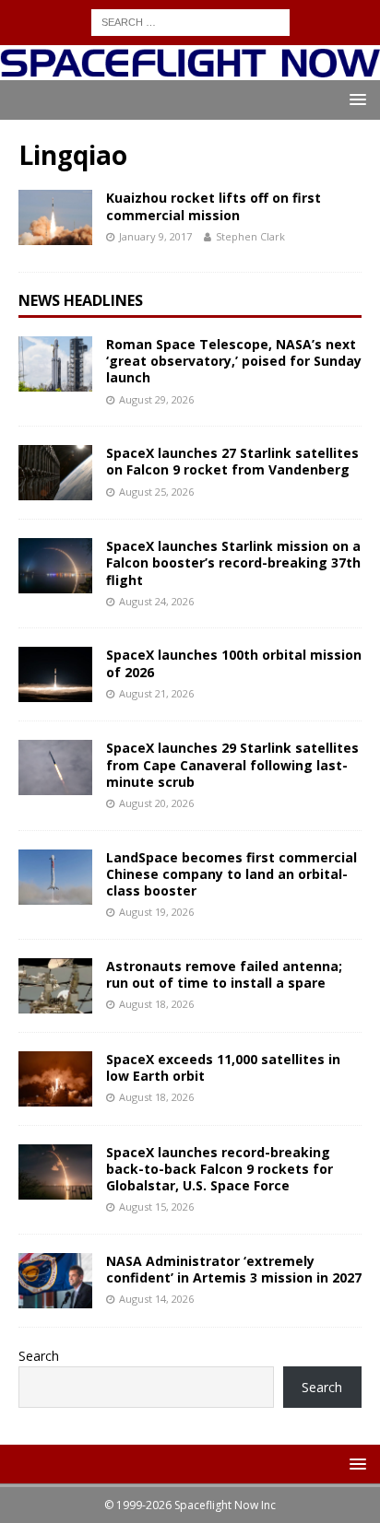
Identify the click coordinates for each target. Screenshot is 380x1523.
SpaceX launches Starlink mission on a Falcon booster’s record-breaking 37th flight (233, 562)
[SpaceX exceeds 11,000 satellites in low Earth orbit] (55, 1079)
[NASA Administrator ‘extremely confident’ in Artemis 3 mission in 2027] (55, 1280)
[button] (354, 99)
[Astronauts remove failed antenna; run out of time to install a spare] (55, 985)
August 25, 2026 (156, 491)
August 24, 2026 (156, 601)
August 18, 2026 (156, 1004)
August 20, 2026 (156, 803)
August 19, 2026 (156, 912)
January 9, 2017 (155, 236)
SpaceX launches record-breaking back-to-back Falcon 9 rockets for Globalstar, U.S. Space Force (219, 1168)
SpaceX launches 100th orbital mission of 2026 (234, 663)
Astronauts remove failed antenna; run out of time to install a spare (224, 974)
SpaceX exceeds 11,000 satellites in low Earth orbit (223, 1067)
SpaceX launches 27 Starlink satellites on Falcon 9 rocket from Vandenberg (232, 461)
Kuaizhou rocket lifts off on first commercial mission (213, 206)
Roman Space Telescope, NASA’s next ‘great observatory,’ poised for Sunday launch (234, 360)
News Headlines (80, 300)
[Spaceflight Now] (190, 69)
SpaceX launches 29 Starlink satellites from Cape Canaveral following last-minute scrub (232, 764)
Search (38, 1356)
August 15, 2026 (156, 1206)
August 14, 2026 (156, 1299)
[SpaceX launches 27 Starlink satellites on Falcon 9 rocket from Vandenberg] (55, 472)
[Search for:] (190, 20)
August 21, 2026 (156, 693)
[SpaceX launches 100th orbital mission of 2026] (55, 674)
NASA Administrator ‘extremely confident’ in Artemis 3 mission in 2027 (234, 1269)
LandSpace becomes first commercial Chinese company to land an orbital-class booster (231, 874)
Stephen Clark (250, 236)
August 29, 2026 (156, 399)
